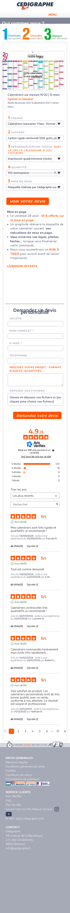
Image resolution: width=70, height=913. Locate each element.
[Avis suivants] (65, 731)
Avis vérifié (20, 522)
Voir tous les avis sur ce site (36, 456)
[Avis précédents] (5, 731)
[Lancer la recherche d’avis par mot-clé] (57, 504)
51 (58, 731)
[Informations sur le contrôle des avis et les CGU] (53, 450)
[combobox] (34, 124)
